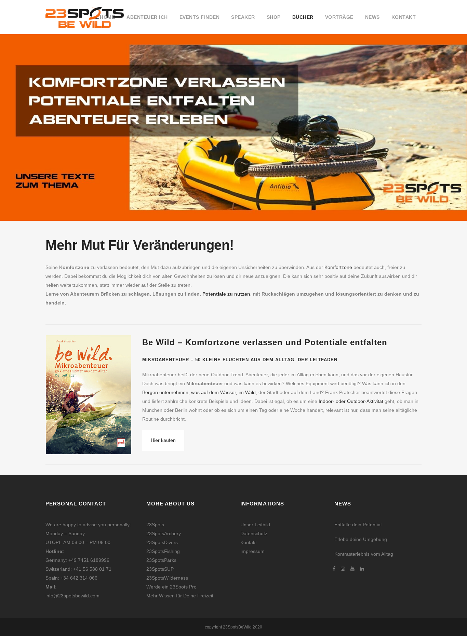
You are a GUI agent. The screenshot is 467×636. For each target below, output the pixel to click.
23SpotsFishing (163, 551)
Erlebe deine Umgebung (360, 539)
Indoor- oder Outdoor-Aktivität (351, 401)
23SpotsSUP (160, 569)
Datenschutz (253, 533)
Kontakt (248, 542)
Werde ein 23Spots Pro (171, 587)
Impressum (252, 551)
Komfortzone (338, 267)
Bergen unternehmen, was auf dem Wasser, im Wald (199, 392)
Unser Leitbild (255, 524)
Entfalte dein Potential (358, 524)
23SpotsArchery (163, 533)
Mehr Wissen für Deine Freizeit (179, 595)
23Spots (155, 524)
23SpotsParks (161, 560)
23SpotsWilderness (167, 578)
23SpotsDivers (162, 542)
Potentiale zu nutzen (226, 294)
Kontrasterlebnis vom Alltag (363, 554)
